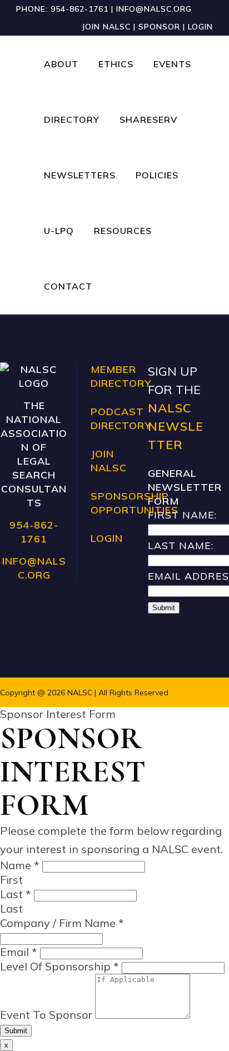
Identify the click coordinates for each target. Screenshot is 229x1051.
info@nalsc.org (154, 9)
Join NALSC (106, 27)
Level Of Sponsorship (59, 966)
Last (15, 894)
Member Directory (121, 376)
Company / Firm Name (62, 923)
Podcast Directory (121, 418)
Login (200, 27)
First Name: (182, 515)
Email (18, 952)
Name (19, 865)
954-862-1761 (79, 9)
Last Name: (180, 545)
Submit (163, 608)
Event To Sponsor (47, 1015)
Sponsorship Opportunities (134, 503)
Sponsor (159, 27)
